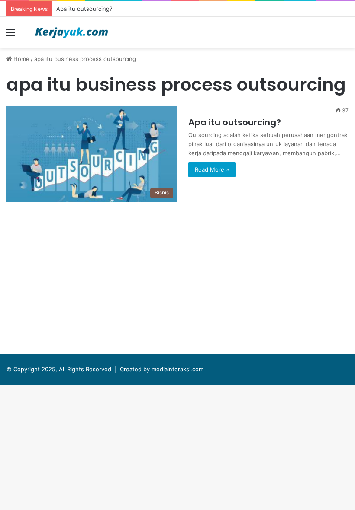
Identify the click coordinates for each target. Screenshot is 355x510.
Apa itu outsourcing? (84, 8)
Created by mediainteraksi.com (161, 369)
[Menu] (10, 35)
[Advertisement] (177, 280)
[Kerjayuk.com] (71, 32)
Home (20, 58)
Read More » (212, 169)
